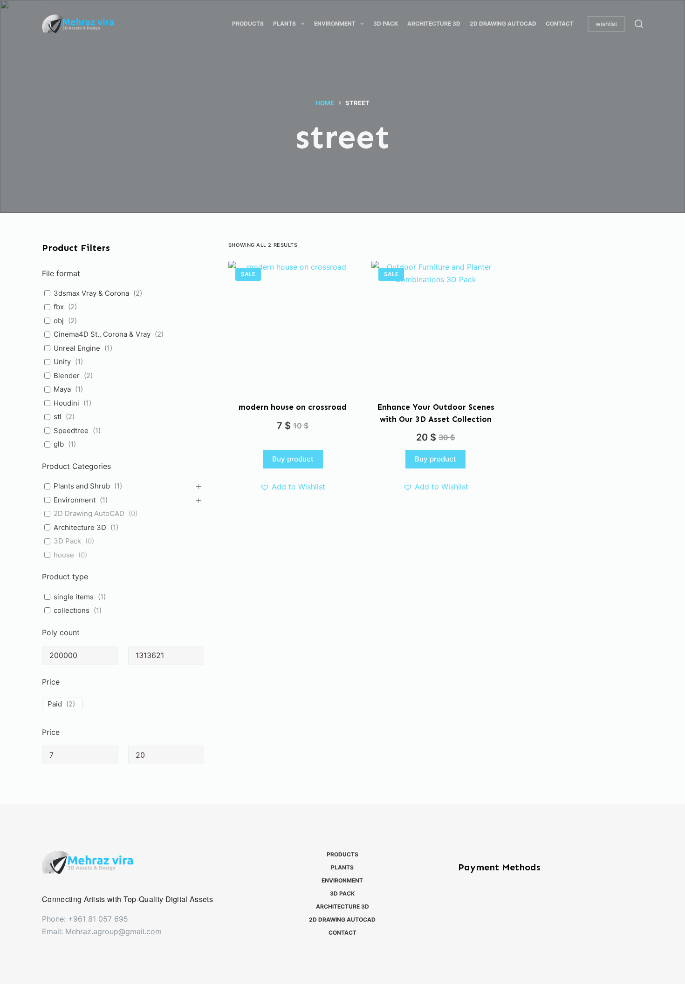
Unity (62, 361)
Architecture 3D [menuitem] (433, 23)
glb (59, 444)
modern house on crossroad (293, 407)
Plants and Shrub (82, 486)
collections (71, 610)
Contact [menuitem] (560, 23)
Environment (75, 499)
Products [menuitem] (248, 23)
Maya (62, 389)
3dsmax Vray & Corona (91, 293)
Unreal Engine (77, 348)
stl (58, 416)
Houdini (66, 403)
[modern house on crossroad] (292, 325)
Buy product (293, 459)
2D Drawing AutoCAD (89, 513)
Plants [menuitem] (284, 23)
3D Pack (67, 540)
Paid (55, 703)
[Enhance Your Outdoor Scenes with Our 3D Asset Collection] (435, 325)
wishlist (606, 23)
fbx (59, 306)
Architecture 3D (80, 527)
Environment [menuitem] (335, 23)
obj (59, 320)
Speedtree (71, 430)
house (64, 554)
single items (74, 596)
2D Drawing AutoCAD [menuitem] (503, 23)
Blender (67, 375)
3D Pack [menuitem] (385, 23)
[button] (292, 487)
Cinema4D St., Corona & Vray (102, 334)
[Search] (639, 24)
